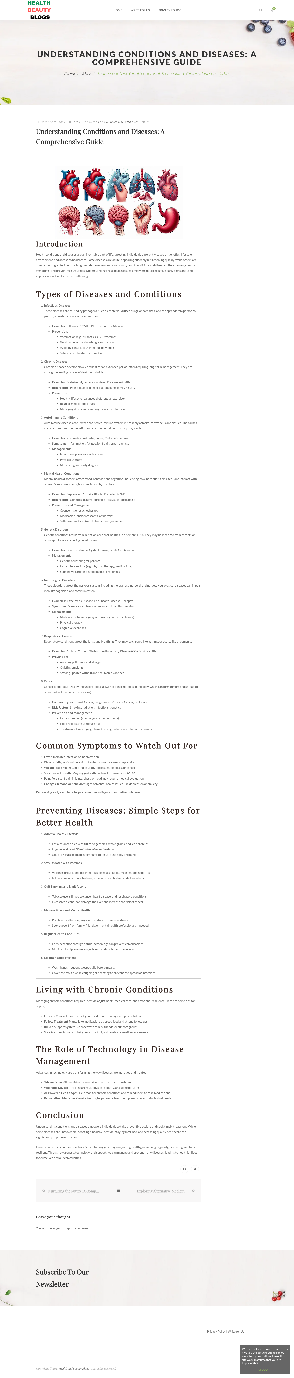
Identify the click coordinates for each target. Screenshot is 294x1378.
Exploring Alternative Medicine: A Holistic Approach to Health (164, 1191)
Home (117, 10)
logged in (58, 1228)
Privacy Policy (169, 10)
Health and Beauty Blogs (74, 1368)
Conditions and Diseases (100, 122)
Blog (86, 73)
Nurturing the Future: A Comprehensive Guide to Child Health (74, 1191)
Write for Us (140, 10)
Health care (129, 122)
